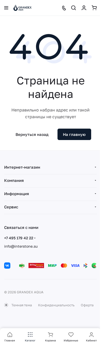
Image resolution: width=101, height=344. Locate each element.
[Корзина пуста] (94, 7)
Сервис (11, 206)
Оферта (87, 305)
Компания (14, 180)
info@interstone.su (21, 246)
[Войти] (83, 7)
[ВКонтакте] (7, 265)
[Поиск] (73, 7)
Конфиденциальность (56, 305)
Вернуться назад (32, 134)
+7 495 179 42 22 (18, 238)
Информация (16, 193)
